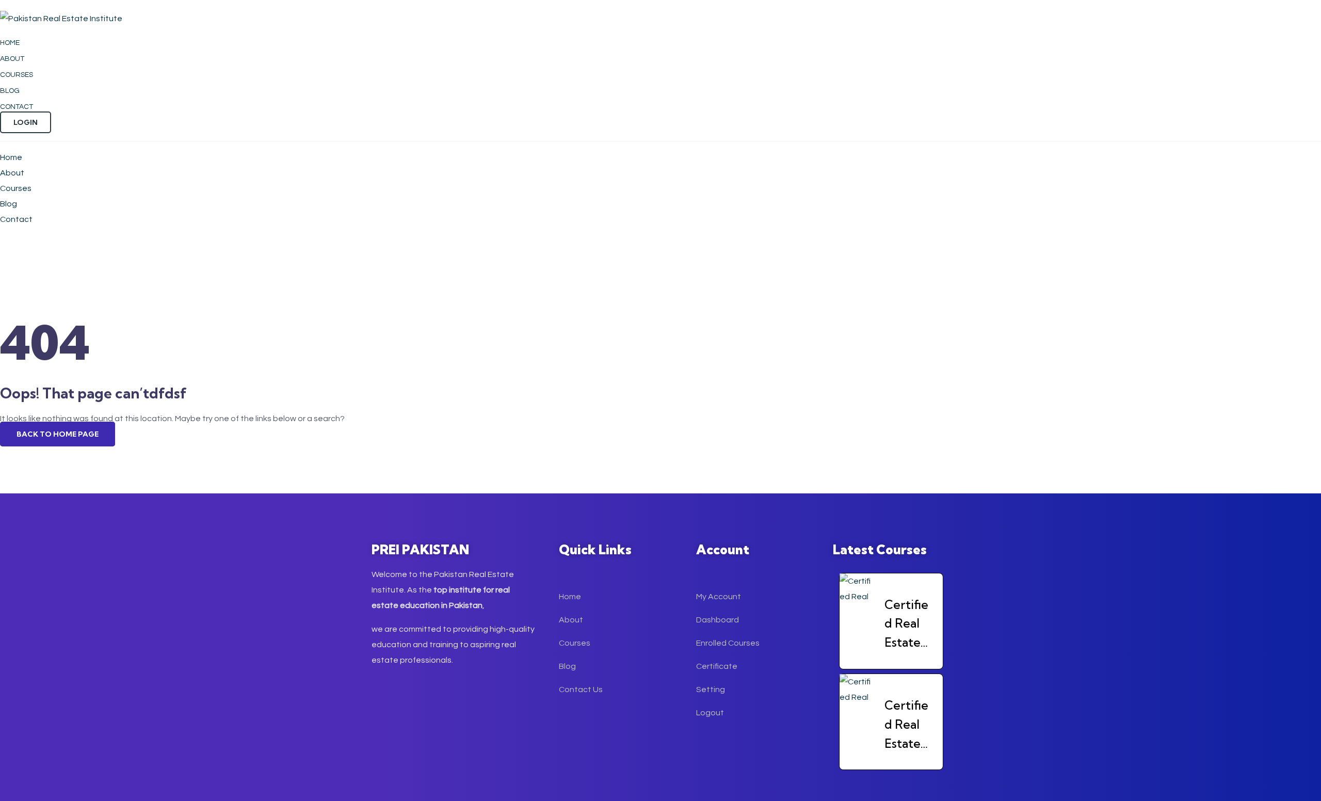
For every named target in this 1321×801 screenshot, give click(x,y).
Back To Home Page (58, 434)
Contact (16, 106)
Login (25, 122)
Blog (10, 90)
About (12, 58)
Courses (16, 74)
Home (10, 42)
